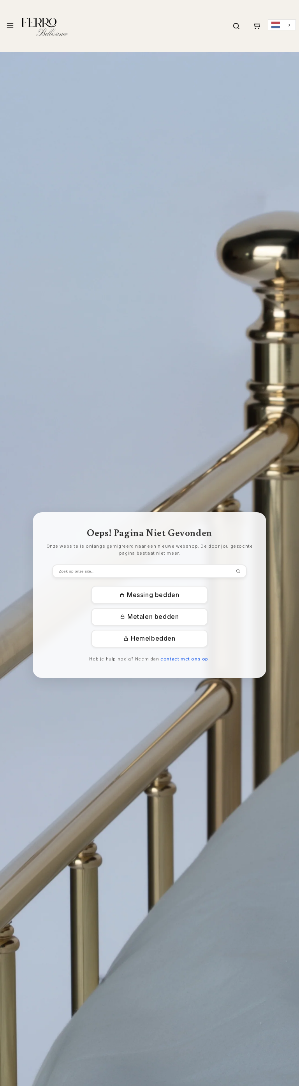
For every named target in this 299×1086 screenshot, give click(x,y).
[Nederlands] (281, 25)
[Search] (236, 26)
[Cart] (256, 26)
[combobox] (282, 25)
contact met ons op (184, 659)
